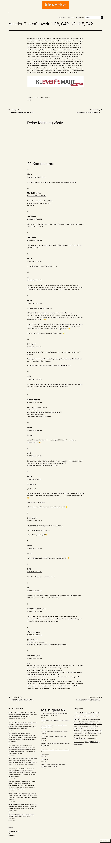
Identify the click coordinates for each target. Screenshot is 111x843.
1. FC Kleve (78, 713)
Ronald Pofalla (82, 733)
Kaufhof (85, 726)
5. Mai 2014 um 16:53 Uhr (34, 430)
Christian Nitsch (95, 716)
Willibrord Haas (81, 741)
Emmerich (83, 719)
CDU (89, 716)
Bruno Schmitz (84, 716)
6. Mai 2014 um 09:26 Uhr (34, 379)
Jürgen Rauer (76, 726)
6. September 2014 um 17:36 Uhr (36, 196)
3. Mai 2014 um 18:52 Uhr (34, 611)
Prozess (83, 730)
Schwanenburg (91, 733)
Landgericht (76, 728)
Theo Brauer (80, 738)
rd (30, 100)
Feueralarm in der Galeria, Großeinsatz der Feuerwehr (54, 731)
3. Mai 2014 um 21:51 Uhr (34, 590)
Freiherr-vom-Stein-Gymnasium (89, 721)
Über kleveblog (12, 835)
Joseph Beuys (99, 723)
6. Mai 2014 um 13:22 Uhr (34, 303)
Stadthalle (96, 735)
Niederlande (76, 730)
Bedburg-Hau (95, 713)
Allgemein (61, 17)
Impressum (80, 17)
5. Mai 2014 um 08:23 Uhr (34, 520)
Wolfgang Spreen (78, 744)
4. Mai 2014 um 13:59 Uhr (34, 548)
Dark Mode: (104, 841)
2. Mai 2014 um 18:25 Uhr (34, 658)
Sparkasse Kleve (82, 735)
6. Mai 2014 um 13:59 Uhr (34, 280)
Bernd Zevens (77, 716)
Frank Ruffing (79, 721)
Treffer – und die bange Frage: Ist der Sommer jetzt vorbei (55, 750)
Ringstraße (76, 733)
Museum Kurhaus (93, 728)
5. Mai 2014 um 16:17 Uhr (34, 456)
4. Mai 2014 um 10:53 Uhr (34, 572)
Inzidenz (94, 724)
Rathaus (87, 730)
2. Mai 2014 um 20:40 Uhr (34, 635)
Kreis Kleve (94, 726)
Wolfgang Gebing (92, 742)
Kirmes (89, 726)
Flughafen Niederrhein (91, 719)
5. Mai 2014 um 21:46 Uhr (34, 402)
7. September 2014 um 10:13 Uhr (36, 177)
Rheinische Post (96, 730)
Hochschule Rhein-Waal (84, 724)
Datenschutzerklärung (14, 831)
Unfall (87, 738)
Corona (77, 719)
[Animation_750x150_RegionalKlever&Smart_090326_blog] (55, 81)
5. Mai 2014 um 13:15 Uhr (34, 479)
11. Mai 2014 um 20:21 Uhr (34, 219)
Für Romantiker (45, 754)
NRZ (80, 730)
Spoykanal (92, 735)
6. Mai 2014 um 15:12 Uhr (34, 261)
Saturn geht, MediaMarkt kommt (23, 781)
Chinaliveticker (44, 759)
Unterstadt (91, 738)
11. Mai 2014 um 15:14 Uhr (34, 240)
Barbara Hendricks (87, 713)
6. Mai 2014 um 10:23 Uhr (34, 347)
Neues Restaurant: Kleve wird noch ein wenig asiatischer (55, 720)
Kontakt (10, 833)
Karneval (81, 726)
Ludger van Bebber (84, 728)
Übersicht (71, 17)
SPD (88, 735)
